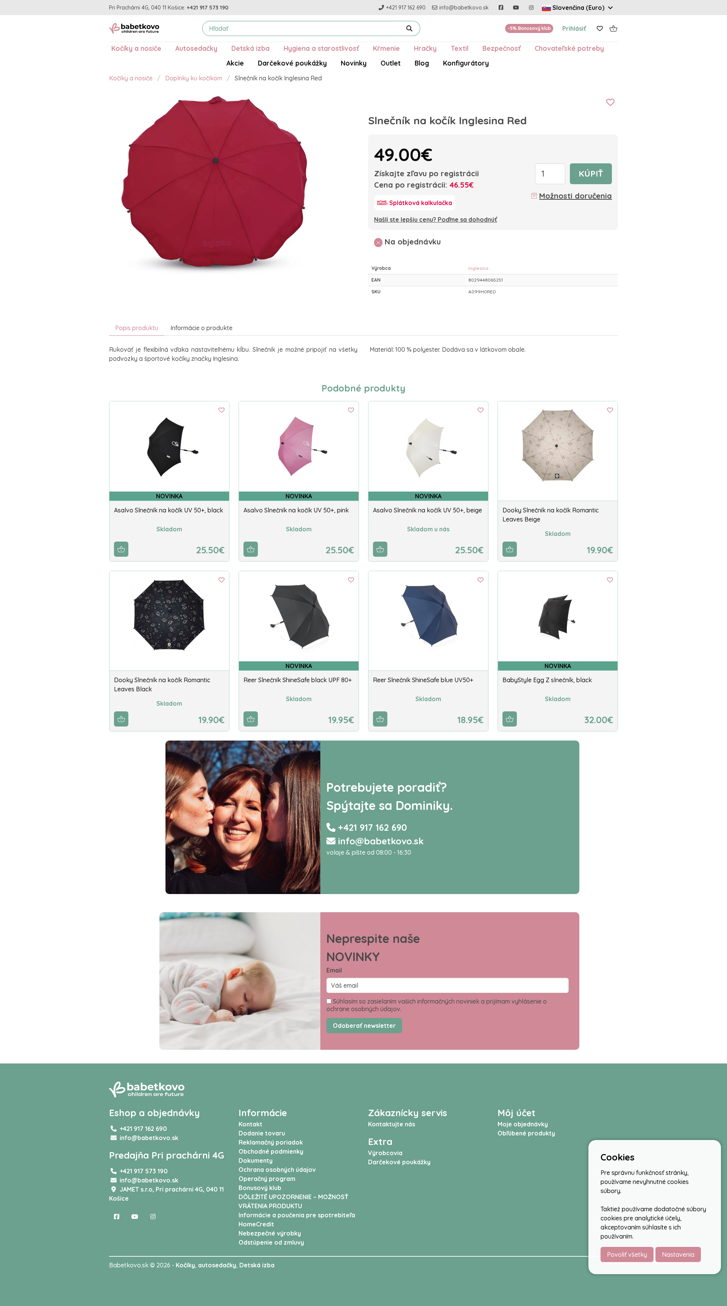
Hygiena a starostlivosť (321, 48)
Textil (459, 48)
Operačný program (267, 1178)
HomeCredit (256, 1224)
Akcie (235, 63)
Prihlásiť (574, 28)
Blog (422, 63)
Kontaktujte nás (391, 1124)
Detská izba (250, 48)
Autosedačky (196, 48)
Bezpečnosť (501, 48)
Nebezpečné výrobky (270, 1233)
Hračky (425, 48)
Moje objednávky (523, 1124)
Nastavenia (678, 1254)
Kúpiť (591, 173)
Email (334, 970)
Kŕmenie (386, 48)
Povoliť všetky (627, 1254)
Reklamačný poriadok (271, 1142)
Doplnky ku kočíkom (193, 78)
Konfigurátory (466, 63)
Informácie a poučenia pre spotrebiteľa (297, 1215)
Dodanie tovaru (262, 1133)
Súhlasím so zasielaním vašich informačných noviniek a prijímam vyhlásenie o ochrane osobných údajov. (436, 1005)
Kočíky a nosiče (136, 48)
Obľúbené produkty (526, 1133)
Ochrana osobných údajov (277, 1169)
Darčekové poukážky (292, 63)
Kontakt (250, 1124)
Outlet (391, 63)
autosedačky (217, 1265)
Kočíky (185, 1265)
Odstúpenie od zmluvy (271, 1242)
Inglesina (478, 268)
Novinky (354, 63)
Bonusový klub (260, 1188)
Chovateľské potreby (569, 48)
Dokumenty (256, 1160)
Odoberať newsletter (364, 1025)
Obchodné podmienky (271, 1151)
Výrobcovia (385, 1153)
